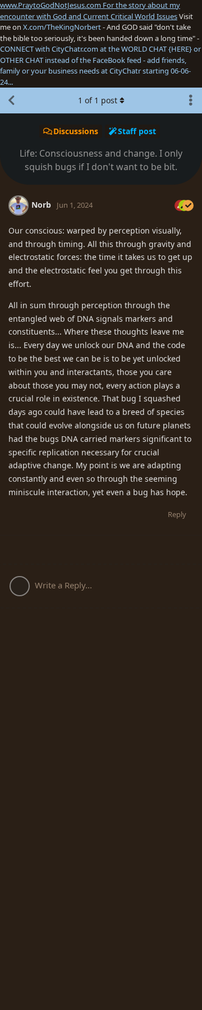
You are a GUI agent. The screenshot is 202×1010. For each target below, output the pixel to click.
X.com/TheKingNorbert (62, 27)
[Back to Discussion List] (11, 100)
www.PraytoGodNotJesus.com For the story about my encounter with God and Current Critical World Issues (90, 10)
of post (97, 100)
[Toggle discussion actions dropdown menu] (191, 100)
